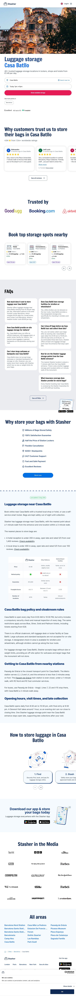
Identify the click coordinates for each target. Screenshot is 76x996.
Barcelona (9, 102)
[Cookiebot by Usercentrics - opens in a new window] (66, 972)
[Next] (69, 268)
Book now (38, 475)
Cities (10, 951)
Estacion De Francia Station (38, 928)
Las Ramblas (33, 938)
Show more (43, 164)
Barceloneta (9, 935)
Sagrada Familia (58, 938)
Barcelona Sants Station (14, 928)
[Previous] (64, 268)
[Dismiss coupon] (73, 400)
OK (62, 991)
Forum (30, 932)
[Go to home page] (10, 3)
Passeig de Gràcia (23, 678)
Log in (66, 4)
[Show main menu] (71, 4)
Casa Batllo (9, 942)
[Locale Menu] (62, 4)
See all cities (43, 964)
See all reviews (36, 178)
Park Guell (32, 942)
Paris (14, 964)
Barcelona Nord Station (14, 925)
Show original (49, 168)
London (7, 964)
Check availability (27, 541)
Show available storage (38, 93)
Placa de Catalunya (59, 935)
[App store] (44, 822)
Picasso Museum (58, 928)
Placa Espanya (57, 932)
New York (32, 964)
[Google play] (30, 822)
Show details (67, 986)
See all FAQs (36, 398)
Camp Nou (9, 938)
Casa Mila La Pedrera (37, 925)
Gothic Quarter (34, 935)
